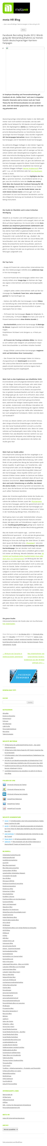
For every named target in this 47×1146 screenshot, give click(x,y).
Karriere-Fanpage (32, 642)
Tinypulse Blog (7, 1063)
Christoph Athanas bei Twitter (17, 785)
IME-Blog (5, 938)
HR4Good (6, 933)
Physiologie (30, 543)
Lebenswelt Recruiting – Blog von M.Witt (16, 964)
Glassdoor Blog (7, 907)
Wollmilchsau (7, 1076)
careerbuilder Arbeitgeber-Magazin (14, 873)
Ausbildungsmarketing (10, 860)
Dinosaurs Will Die (8, 881)
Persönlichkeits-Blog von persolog (14, 1003)
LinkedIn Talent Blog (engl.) (11, 972)
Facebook (36, 639)
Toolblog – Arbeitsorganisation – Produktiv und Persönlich (21, 1068)
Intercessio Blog (8, 943)
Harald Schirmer (8, 915)
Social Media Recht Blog (10, 1034)
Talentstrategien (8, 734)
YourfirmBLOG (7, 1081)
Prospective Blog (8, 1008)
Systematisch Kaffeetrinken (11, 1053)
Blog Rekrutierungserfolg (11, 868)
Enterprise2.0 (7, 718)
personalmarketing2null (10, 998)
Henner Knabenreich (30, 168)
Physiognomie (37, 501)
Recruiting (6, 731)
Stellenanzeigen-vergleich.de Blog (13, 1047)
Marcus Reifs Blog (8, 974)
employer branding (26, 639)
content (16, 639)
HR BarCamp (7, 1097)
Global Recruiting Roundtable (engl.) (14, 912)
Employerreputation (9, 886)
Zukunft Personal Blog (10, 1084)
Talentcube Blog (8, 1058)
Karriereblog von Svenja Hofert (13, 956)
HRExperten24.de (8, 1100)
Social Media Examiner (10, 1029)
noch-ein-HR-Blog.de (9, 980)
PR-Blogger (6, 1006)
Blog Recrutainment (9, 865)
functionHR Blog (8, 902)
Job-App (24, 642)
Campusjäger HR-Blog (10, 870)
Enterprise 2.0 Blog (9, 891)
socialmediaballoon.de (10, 1042)
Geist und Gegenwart (9, 904)
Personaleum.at (8, 995)
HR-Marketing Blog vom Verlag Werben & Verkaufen (19, 928)
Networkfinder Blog (9, 977)
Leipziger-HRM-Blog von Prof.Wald (14, 967)
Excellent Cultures (8, 896)
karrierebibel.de (8, 954)
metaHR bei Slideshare (14, 799)
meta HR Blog (11, 19)
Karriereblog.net (8, 959)
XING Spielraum (8, 1079)
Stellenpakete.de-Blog (10, 1050)
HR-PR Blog (6, 930)
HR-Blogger (6, 925)
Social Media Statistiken (10, 1037)
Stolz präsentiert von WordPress (12, 1142)
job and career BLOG (9, 946)
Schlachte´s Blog (8, 1024)
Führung (5, 721)
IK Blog (5, 935)
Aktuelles (12, 637)
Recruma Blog (7, 1014)
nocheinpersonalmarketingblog (13, 982)
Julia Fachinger (9, 834)
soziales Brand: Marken (10, 1045)
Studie (14, 645)
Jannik (7, 826)
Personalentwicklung (9, 729)
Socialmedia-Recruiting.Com (12, 1040)
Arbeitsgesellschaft (9, 857)
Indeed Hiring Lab (8, 941)
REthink (5, 1016)
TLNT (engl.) (6, 1066)
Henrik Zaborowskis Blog (11, 920)
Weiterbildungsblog (9, 1073)
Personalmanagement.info (11, 1107)
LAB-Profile (6, 726)
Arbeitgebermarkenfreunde (11, 855)
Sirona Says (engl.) (8, 1027)
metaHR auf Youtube (14, 808)
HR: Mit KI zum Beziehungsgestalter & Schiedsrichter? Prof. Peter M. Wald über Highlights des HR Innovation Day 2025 (24, 828)
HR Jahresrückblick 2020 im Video (25, 839)
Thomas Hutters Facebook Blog (13, 1060)
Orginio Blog (7, 987)
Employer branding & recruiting (13, 883)
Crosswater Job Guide (10, 876)
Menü (23, 29)
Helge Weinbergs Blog (10, 917)
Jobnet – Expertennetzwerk (11, 948)
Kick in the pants (8, 961)
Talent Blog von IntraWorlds (12, 1055)
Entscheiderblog (8, 894)
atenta (36, 637)
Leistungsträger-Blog (9, 969)
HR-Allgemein (7, 724)
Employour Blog (8, 889)
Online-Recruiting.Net (10, 985)
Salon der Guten (8, 1021)
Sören (6, 821)
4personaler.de (7, 1094)
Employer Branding (9, 716)
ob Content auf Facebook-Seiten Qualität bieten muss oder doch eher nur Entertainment (23, 556)
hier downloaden (9, 624)
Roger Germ (8, 839)
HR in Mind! (6, 922)
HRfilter (5, 1102)
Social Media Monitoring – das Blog (14, 1032)
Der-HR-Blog (7, 878)
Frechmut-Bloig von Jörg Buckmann (14, 899)
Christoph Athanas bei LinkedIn (17, 794)
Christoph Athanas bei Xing (16, 789)
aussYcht (5, 863)
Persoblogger (7, 990)
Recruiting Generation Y (10, 1011)
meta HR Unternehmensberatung (13, 1118)
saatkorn (5, 1019)
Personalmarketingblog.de (11, 1001)
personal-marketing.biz (10, 993)
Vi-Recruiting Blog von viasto (12, 1071)
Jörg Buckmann (36, 171)
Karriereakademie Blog (10, 951)
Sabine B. (7, 842)
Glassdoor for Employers (11, 909)
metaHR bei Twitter (13, 804)
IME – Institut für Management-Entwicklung (17, 1105)
